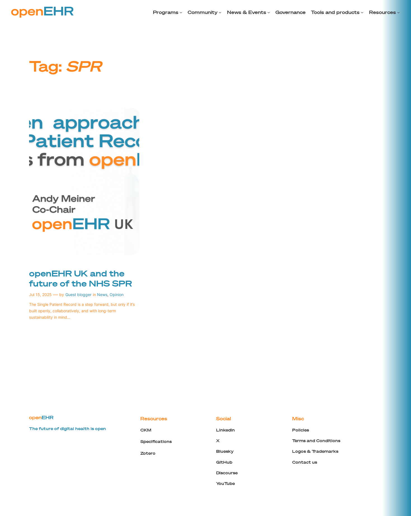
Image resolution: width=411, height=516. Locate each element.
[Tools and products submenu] (362, 12)
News (102, 294)
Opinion (117, 294)
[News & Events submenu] (268, 12)
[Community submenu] (220, 12)
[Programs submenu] (180, 12)
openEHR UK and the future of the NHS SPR (80, 278)
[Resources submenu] (398, 12)
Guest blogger (78, 294)
